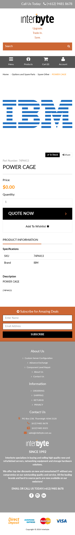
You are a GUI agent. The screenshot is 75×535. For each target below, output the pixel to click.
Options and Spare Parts (23, 74)
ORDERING (38, 391)
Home (6, 74)
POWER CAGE (59, 74)
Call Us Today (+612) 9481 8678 (46, 4)
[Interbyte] (37, 19)
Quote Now (21, 214)
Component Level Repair (38, 367)
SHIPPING (38, 395)
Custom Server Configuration (38, 358)
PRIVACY (38, 405)
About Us (38, 372)
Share (67, 155)
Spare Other (43, 74)
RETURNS (38, 400)
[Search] (68, 46)
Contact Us (38, 376)
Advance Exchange (38, 363)
